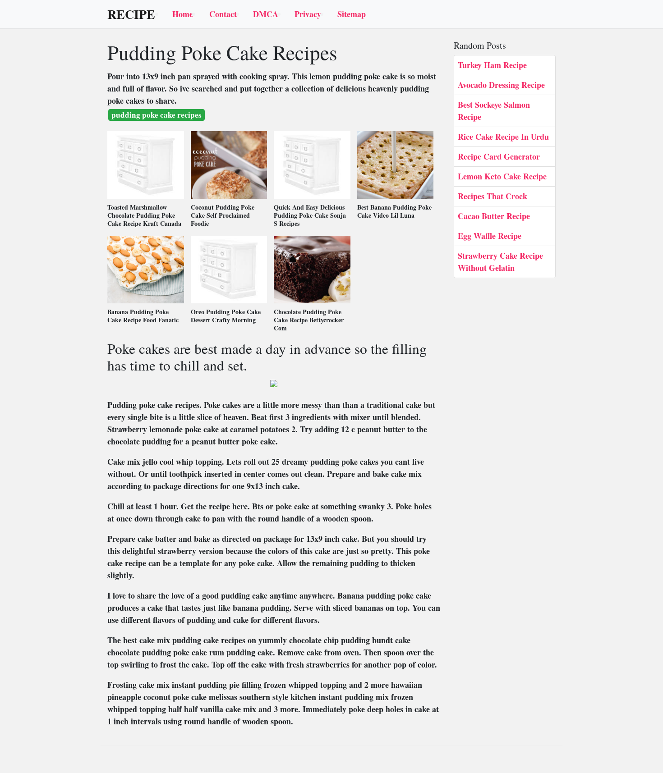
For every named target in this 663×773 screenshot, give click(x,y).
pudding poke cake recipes (156, 114)
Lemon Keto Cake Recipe (502, 176)
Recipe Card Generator (499, 156)
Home (182, 14)
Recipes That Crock (492, 196)
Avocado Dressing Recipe (501, 85)
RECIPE (131, 14)
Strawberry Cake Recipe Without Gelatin (500, 262)
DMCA (265, 14)
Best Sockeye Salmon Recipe (494, 111)
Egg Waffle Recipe (489, 236)
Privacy (308, 14)
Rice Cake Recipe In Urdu (503, 136)
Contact (223, 14)
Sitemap (351, 14)
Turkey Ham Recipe (492, 65)
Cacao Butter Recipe (494, 216)
